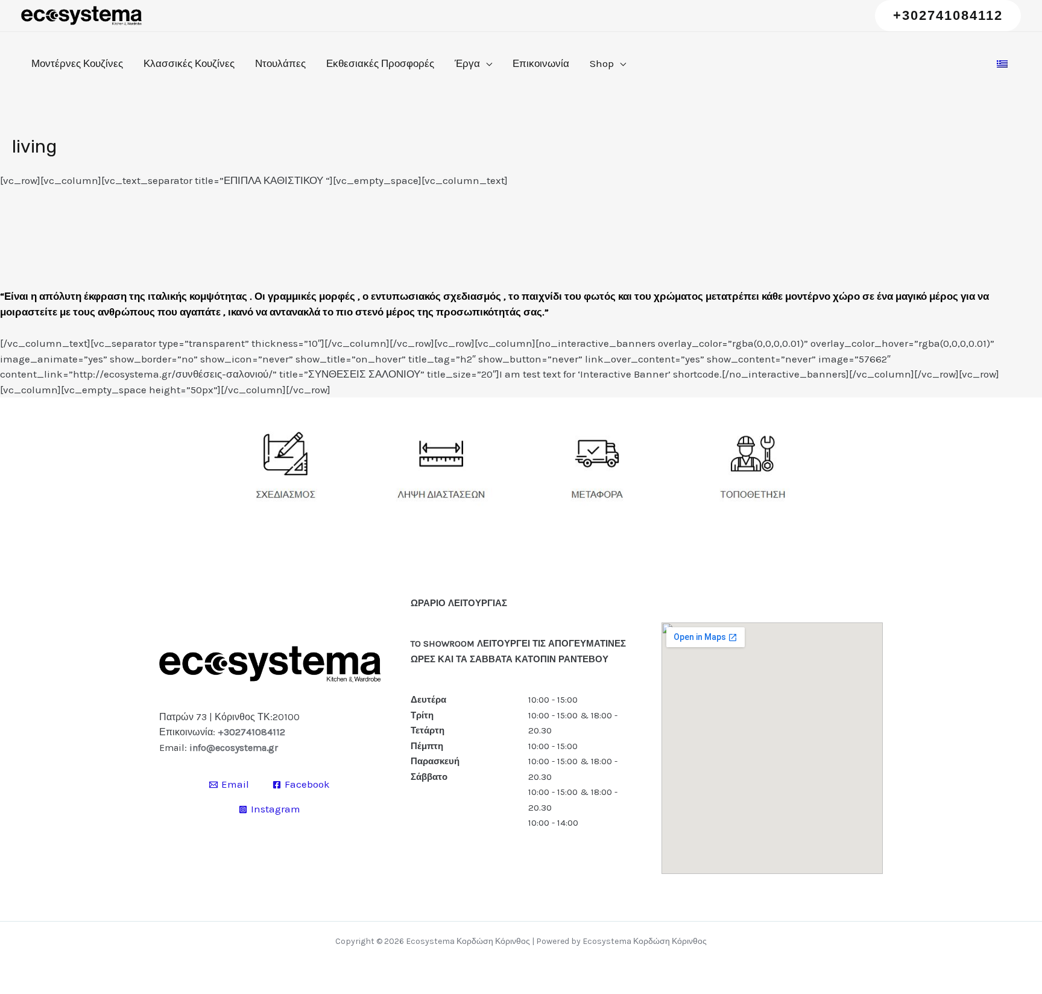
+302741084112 (251, 732)
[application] (486, 63)
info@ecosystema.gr (233, 747)
